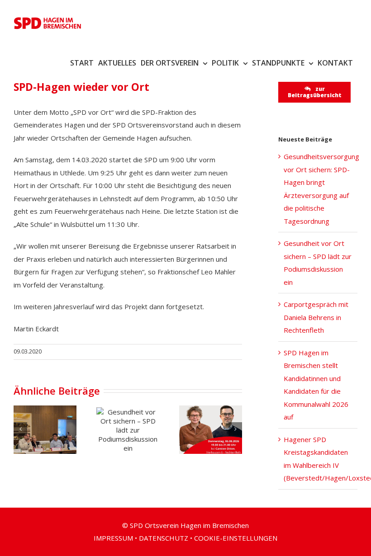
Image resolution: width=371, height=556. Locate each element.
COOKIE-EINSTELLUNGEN (235, 537)
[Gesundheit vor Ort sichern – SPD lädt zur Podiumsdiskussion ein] (127, 429)
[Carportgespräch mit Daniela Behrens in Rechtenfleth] (210, 429)
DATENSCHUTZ (163, 537)
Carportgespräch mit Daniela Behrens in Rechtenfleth (316, 317)
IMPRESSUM (113, 537)
